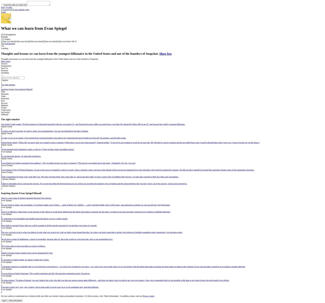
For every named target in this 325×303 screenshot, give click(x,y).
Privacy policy (148, 296)
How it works (6, 7)
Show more (5, 61)
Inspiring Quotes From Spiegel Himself (16, 89)
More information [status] (15, 301)
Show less (165, 53)
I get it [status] (4, 301)
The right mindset (8, 85)
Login (3, 12)
